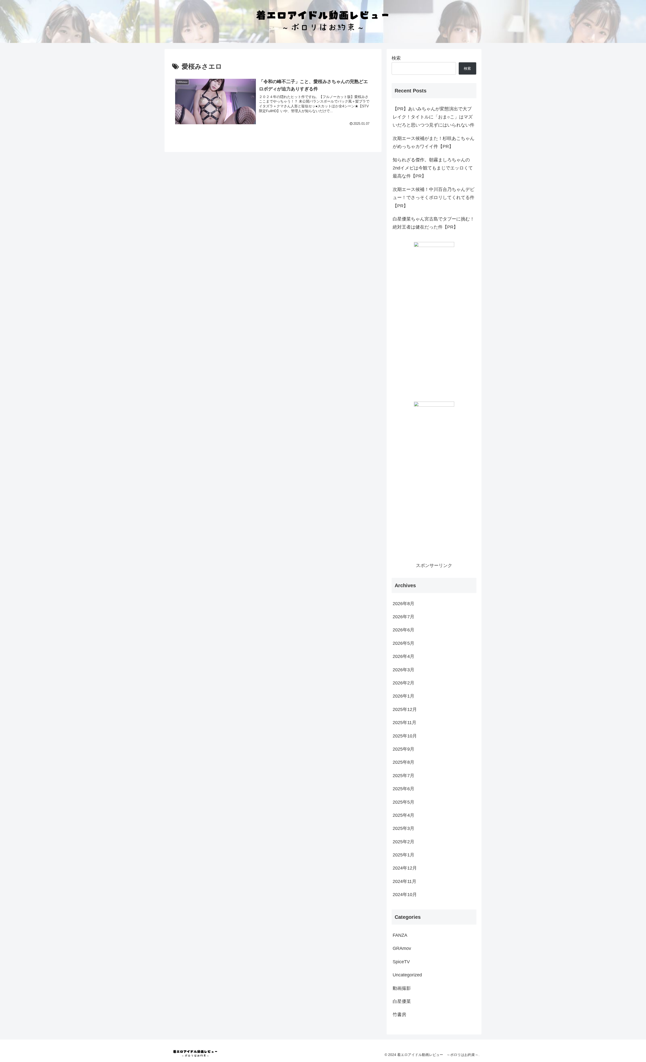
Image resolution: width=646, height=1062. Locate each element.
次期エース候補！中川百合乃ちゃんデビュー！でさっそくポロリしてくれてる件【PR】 (433, 197)
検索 (396, 58)
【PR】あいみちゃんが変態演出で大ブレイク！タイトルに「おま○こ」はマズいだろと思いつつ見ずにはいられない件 (433, 117)
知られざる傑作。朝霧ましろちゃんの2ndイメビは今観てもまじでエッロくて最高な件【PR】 (433, 168)
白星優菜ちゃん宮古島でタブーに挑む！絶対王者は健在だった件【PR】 (433, 223)
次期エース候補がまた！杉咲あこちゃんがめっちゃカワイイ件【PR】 (433, 142)
